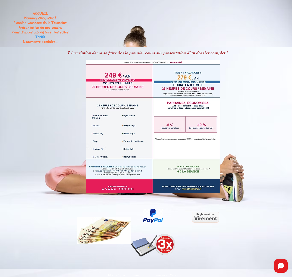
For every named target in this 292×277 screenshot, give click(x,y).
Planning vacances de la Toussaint (40, 22)
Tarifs (40, 36)
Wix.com (177, 275)
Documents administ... (40, 41)
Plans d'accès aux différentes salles (40, 32)
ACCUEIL (40, 13)
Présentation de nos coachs (40, 27)
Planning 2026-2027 (40, 18)
